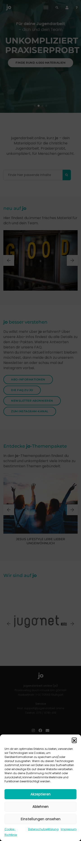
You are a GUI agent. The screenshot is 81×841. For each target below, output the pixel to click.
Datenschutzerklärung (43, 829)
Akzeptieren (40, 794)
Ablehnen (40, 806)
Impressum (68, 829)
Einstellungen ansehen (41, 819)
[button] (74, 740)
